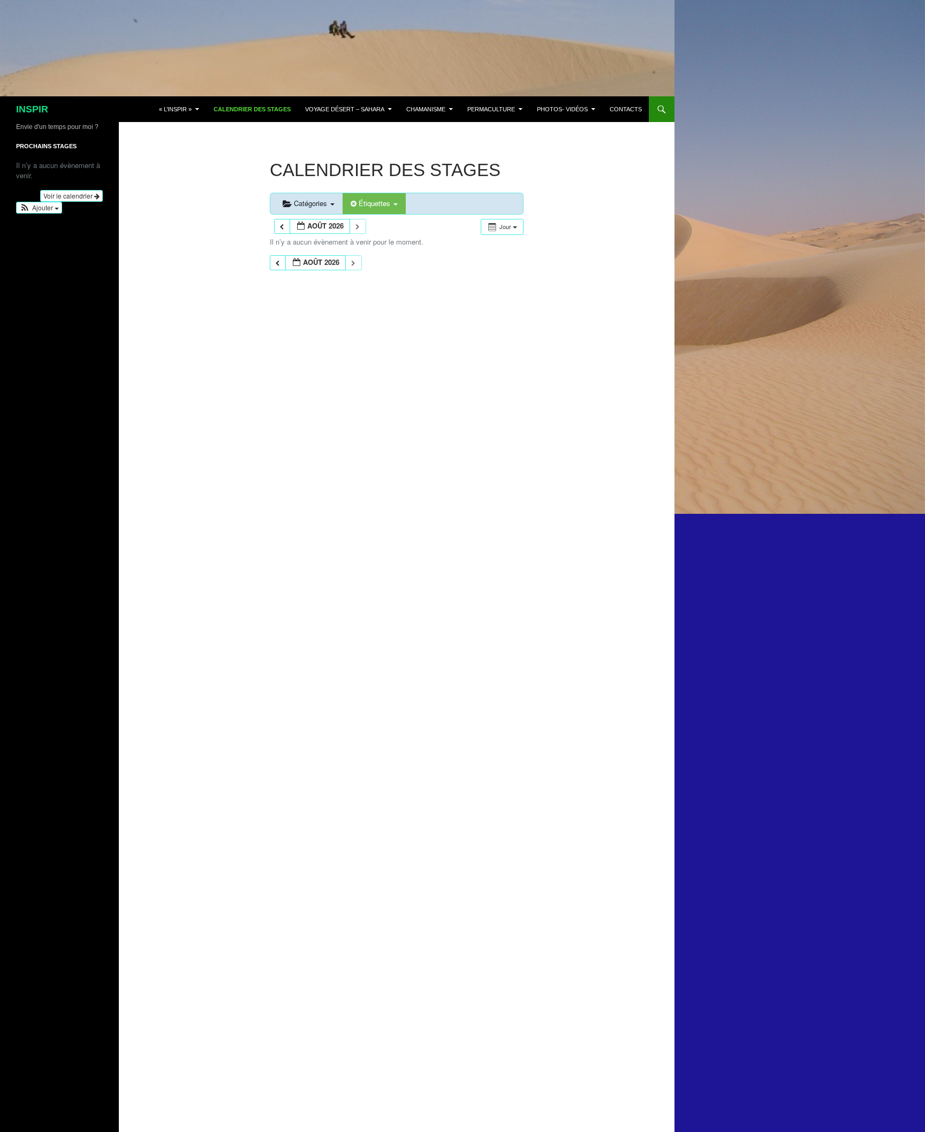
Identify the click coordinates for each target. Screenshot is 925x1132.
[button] (39, 207)
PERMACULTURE (491, 109)
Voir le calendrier (68, 195)
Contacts (626, 109)
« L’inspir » (175, 109)
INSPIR (32, 109)
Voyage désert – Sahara (344, 109)
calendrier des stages (252, 109)
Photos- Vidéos (562, 109)
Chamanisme (425, 109)
